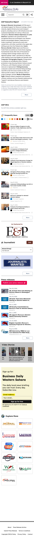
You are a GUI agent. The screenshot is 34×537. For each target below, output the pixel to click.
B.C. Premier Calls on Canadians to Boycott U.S (15, 2)
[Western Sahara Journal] (8, 469)
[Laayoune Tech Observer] (25, 435)
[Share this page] (32, 14)
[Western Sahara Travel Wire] (8, 480)
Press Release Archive (19, 527)
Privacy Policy (22, 534)
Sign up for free (17, 402)
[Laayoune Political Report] (8, 435)
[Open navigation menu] (2, 14)
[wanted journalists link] (17, 232)
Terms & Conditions (24, 531)
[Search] (23, 15)
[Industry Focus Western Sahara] (25, 424)
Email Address (8, 395)
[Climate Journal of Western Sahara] (8, 424)
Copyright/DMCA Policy (9, 534)
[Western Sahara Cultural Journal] (8, 458)
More (26, 95)
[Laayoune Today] (8, 446)
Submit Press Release (10, 531)
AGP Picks (4, 2)
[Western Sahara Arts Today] (25, 446)
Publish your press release (13, 283)
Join (29, 242)
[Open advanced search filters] (27, 15)
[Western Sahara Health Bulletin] (25, 458)
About (9, 527)
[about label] (11, 130)
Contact (30, 534)
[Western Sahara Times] (25, 469)
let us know (14, 88)
